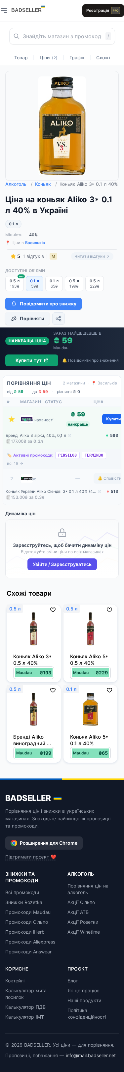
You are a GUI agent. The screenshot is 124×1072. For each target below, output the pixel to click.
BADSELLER (28, 798)
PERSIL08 (67, 455)
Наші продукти (84, 1000)
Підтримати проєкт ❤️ (30, 857)
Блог (72, 980)
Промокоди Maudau (28, 912)
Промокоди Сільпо (26, 922)
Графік (76, 57)
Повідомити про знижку (48, 303)
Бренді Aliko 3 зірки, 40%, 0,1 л (36, 435)
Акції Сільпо (81, 902)
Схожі (103, 57)
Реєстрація (102, 10)
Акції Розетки (82, 922)
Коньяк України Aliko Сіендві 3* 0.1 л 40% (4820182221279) (51, 491)
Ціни (49, 57)
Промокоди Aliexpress (30, 942)
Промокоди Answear (28, 951)
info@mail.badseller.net (91, 1055)
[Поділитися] (58, 318)
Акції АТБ (78, 912)
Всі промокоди (22, 892)
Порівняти (32, 318)
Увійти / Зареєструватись (62, 564)
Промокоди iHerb (25, 932)
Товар (21, 57)
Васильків (35, 242)
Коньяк (46, 184)
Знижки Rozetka (23, 902)
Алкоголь (18, 184)
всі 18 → (15, 463)
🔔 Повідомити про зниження (90, 360)
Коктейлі (14, 980)
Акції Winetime (83, 932)
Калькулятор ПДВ (25, 1007)
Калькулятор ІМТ (24, 1017)
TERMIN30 (94, 455)
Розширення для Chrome (48, 843)
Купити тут (29, 360)
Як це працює (83, 990)
